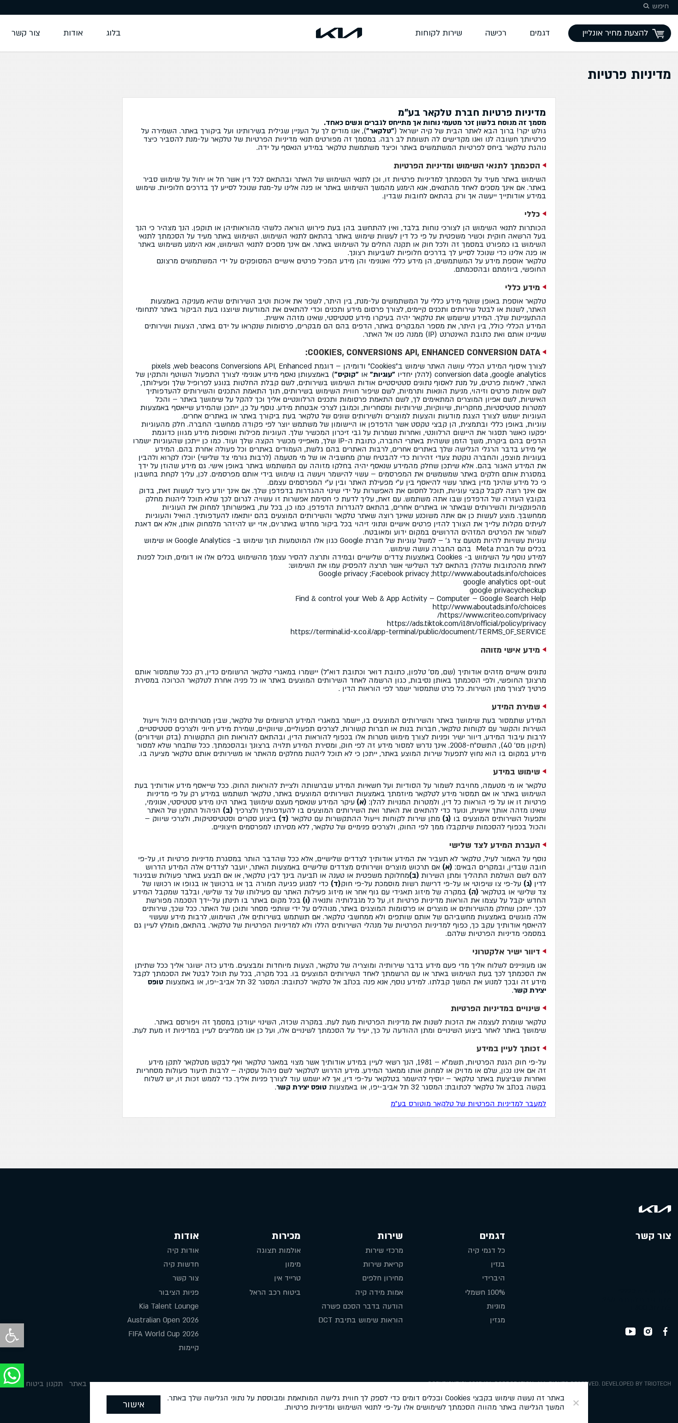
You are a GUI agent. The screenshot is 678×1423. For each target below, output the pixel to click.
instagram (648, 1331)
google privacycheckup (508, 590)
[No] (576, 1402)
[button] (12, 1335)
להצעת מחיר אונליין (615, 33)
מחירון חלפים (382, 1278)
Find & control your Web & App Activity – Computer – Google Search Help (420, 599)
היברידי (493, 1278)
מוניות (496, 1306)
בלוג (113, 33)
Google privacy (343, 574)
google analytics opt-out (504, 582)
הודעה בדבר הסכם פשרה (362, 1306)
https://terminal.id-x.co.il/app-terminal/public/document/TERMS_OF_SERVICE (418, 632)
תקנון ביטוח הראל (35, 1384)
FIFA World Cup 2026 (163, 1334)
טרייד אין (287, 1278)
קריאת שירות (383, 1264)
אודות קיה (183, 1250)
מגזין (497, 1320)
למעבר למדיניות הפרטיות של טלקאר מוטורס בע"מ (468, 1104)
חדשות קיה (181, 1264)
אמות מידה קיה (379, 1292)
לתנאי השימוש (359, 1407)
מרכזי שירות (384, 1250)
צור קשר (26, 33)
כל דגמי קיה (486, 1250)
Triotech (657, 1383)
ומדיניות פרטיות (310, 1407)
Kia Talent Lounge (169, 1306)
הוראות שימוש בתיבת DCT (360, 1320)
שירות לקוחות (438, 33)
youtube (630, 1331)
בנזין (498, 1264)
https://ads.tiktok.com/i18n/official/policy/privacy (466, 624)
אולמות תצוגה (278, 1250)
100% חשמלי (485, 1292)
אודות (73, 33)
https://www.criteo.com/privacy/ (491, 615)
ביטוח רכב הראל (275, 1292)
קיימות (188, 1348)
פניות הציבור (179, 1292)
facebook (665, 1331)
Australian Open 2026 (163, 1320)
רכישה (495, 33)
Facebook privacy (400, 574)
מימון (293, 1264)
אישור (133, 1405)
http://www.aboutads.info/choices (489, 574)
